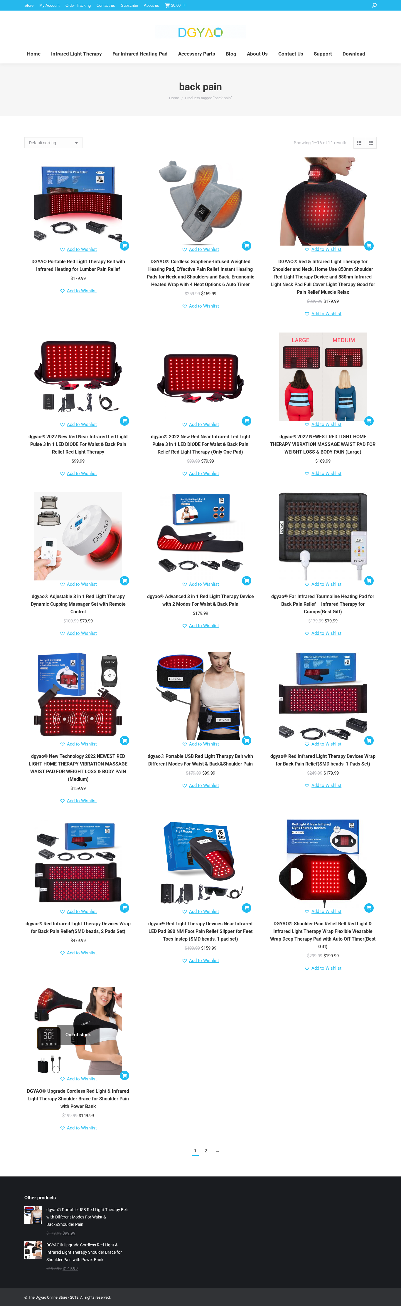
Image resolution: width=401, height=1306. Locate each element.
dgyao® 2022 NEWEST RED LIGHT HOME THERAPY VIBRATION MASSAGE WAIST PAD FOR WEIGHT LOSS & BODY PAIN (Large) (322, 444)
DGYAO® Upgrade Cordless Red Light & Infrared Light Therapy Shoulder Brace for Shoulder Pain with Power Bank (78, 1098)
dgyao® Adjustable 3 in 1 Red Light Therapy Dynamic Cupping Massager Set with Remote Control (78, 604)
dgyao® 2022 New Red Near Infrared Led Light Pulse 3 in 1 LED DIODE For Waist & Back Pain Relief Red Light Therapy (78, 444)
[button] (124, 246)
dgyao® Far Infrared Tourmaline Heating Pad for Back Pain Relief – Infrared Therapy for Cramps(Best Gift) (322, 604)
